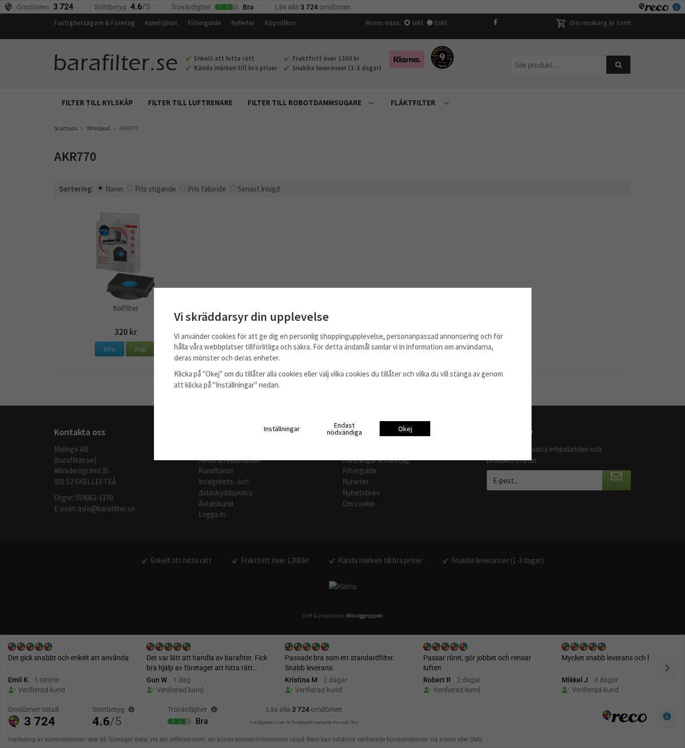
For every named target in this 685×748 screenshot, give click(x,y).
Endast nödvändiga (344, 429)
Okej (405, 428)
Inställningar (282, 428)
